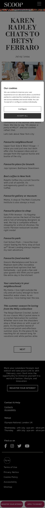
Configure (22, 109)
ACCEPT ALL (22, 116)
